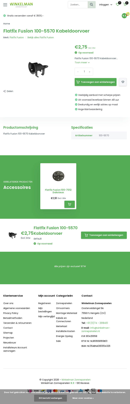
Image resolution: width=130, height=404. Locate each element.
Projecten (8, 337)
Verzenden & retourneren (17, 323)
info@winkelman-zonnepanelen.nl (95, 329)
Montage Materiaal (66, 313)
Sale (58, 341)
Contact (8, 327)
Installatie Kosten (65, 331)
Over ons (8, 303)
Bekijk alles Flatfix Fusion (41, 37)
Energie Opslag (64, 336)
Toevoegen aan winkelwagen (98, 82)
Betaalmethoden (12, 318)
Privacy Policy (10, 313)
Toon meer (81, 62)
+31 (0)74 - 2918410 (97, 323)
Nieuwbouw (9, 342)
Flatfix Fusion (17, 37)
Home (6, 23)
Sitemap (8, 332)
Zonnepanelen (64, 303)
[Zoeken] (92, 4)
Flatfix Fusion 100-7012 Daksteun (58, 191)
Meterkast (61, 326)
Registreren (44, 303)
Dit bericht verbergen (50, 398)
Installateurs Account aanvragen (15, 349)
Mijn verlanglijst (46, 316)
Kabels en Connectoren (63, 319)
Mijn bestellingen (45, 310)
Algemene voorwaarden (16, 308)
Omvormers (63, 308)
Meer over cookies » (83, 398)
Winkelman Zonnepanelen (76, 379)
